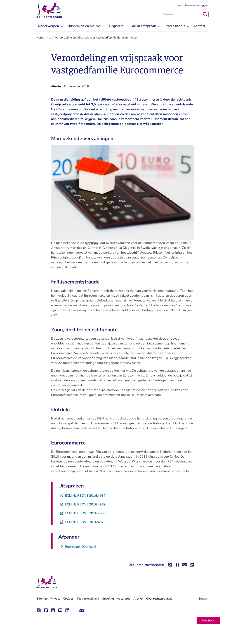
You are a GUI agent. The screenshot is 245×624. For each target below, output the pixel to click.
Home (40, 38)
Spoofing (108, 599)
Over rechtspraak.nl (159, 599)
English (203, 599)
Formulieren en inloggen (193, 5)
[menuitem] (50, 26)
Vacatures (123, 599)
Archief (138, 599)
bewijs (177, 375)
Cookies (68, 599)
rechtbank (92, 243)
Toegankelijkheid (88, 599)
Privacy (55, 599)
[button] (208, 620)
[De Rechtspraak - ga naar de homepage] (49, 10)
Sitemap (42, 599)
